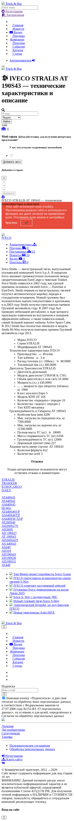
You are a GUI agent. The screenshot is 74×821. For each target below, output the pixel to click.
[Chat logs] (10, 672)
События (18, 46)
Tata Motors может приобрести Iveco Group (42, 574)
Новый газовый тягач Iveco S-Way (36, 601)
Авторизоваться (20, 60)
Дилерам (7, 726)
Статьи (17, 53)
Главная (17, 25)
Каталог (17, 50)
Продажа (18, 36)
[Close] (4, 627)
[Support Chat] (10, 676)
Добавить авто (12, 161)
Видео (17, 32)
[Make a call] (10, 679)
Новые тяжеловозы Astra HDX (34, 612)
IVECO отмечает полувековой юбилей (39, 585)
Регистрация (13, 11)
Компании (16, 39)
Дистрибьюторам (13, 729)
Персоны (18, 43)
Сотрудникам (11, 733)
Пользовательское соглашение (29, 745)
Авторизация (15, 15)
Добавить (8, 193)
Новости (18, 28)
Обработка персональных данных (32, 749)
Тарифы (7, 737)
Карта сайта (14, 759)
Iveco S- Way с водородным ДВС (35, 597)
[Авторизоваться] (3, 197)
